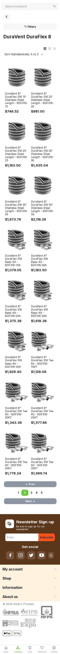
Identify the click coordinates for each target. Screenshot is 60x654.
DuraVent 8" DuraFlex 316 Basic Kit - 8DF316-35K (13, 362)
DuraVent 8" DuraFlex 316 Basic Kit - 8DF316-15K (13, 260)
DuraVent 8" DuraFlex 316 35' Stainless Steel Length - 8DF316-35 (16, 208)
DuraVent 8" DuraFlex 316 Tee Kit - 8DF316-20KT (16, 412)
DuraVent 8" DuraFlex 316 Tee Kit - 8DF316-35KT (42, 463)
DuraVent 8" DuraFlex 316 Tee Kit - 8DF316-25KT (42, 412)
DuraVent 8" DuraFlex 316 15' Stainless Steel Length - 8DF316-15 (16, 100)
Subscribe (46, 537)
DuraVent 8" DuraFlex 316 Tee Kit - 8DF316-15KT (42, 362)
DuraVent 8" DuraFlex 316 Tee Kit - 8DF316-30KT (16, 463)
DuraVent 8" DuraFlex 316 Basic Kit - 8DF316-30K (39, 311)
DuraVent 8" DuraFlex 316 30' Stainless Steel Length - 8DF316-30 (42, 154)
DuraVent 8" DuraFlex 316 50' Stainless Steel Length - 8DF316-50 (42, 208)
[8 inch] (6, 17)
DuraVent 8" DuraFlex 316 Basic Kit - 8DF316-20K (39, 260)
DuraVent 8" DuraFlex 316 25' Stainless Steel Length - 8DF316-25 (16, 154)
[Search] (54, 6)
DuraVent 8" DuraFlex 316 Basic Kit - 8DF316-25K (13, 311)
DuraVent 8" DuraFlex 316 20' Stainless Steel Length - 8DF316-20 (42, 100)
